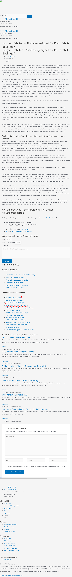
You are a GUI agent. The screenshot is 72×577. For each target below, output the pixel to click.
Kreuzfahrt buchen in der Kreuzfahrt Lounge (21, 275)
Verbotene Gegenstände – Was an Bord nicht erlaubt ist (26, 409)
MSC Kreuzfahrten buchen (15, 288)
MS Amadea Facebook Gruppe (15, 317)
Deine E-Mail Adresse (8, 242)
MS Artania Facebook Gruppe (14, 315)
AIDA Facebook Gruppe (13, 297)
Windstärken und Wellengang (15, 395)
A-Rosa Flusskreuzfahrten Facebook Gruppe (20, 308)
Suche (2, 16)
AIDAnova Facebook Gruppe (15, 300)
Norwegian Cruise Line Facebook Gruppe (18, 322)
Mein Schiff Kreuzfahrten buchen (17, 285)
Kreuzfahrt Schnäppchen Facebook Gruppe (20, 330)
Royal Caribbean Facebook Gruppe (16, 324)
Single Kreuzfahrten (12, 327)
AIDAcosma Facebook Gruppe (15, 302)
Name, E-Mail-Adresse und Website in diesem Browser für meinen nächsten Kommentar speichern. (37, 466)
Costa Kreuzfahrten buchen (15, 283)
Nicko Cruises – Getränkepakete (16, 337)
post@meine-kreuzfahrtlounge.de (22, 231)
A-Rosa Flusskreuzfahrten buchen (17, 280)
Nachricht (5, 245)
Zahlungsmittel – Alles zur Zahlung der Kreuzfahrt (24, 366)
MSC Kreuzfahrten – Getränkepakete (18, 352)
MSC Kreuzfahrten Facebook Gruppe (17, 312)
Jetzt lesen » (5, 347)
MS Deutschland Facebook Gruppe (16, 320)
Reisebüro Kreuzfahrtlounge (47, 218)
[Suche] (29, 16)
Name (4, 239)
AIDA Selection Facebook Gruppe (17, 305)
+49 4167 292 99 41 (9, 19)
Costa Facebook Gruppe (13, 310)
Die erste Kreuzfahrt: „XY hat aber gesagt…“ (21, 380)
